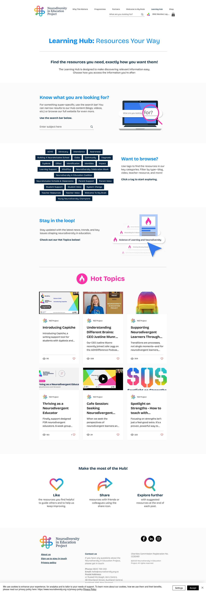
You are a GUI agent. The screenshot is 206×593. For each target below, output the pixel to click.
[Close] (202, 588)
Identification (73, 163)
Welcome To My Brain (95, 193)
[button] (100, 9)
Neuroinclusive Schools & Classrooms (54, 181)
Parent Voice (105, 181)
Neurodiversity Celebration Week (92, 169)
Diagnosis (106, 157)
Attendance (79, 151)
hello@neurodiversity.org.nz (105, 571)
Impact (102, 163)
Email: (88, 571)
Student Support (54, 187)
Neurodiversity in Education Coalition (74, 175)
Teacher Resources (51, 193)
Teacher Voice (73, 193)
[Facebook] (144, 539)
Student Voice (74, 187)
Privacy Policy (89, 589)
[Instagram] (159, 539)
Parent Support (86, 181)
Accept (193, 587)
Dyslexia (46, 163)
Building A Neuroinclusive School (53, 157)
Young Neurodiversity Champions (74, 198)
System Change (94, 187)
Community (90, 157)
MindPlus (66, 169)
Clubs (77, 157)
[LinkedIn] (151, 539)
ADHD (50, 151)
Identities (89, 163)
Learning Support (48, 169)
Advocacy (63, 151)
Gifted (58, 163)
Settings (179, 587)
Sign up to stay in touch (54, 558)
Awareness (95, 151)
